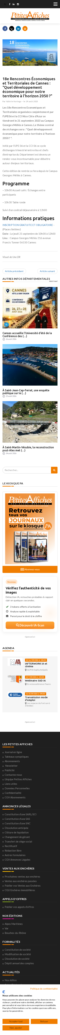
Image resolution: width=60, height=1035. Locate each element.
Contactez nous (13, 774)
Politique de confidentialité (44, 988)
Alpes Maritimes (14, 923)
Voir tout (53, 281)
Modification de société (18, 954)
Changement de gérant (17, 836)
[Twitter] (5, 4)
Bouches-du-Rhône (15, 932)
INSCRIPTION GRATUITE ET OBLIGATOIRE (27, 224)
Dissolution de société (17, 958)
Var (6, 928)
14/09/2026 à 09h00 (36, 694)
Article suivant (47, 271)
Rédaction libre (13, 850)
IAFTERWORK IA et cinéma (36, 665)
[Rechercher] (54, 470)
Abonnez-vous (32, 569)
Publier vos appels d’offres (19, 906)
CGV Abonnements (15, 797)
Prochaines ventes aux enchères (22, 876)
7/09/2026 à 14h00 (36, 677)
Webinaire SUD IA (35, 680)
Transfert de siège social (18, 841)
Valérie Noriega (13, 101)
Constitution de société (18, 949)
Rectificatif (11, 845)
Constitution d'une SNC (17, 823)
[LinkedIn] (14, 4)
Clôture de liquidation (17, 832)
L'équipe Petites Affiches (18, 779)
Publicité (9, 770)
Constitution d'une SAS (17, 818)
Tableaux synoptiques (17, 756)
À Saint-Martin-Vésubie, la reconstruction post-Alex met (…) (28, 449)
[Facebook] (9, 4)
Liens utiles (11, 783)
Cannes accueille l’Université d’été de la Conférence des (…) (27, 335)
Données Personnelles (17, 788)
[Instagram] (18, 4)
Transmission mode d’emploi (36, 698)
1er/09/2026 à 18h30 (37, 660)
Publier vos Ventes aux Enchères (22, 885)
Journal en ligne (13, 752)
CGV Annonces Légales (17, 859)
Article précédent (14, 271)
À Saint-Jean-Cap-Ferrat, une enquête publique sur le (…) (25, 392)
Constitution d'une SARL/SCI (20, 814)
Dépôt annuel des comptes (19, 963)
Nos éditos (11, 980)
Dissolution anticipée (16, 827)
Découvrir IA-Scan (31, 625)
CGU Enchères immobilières (20, 890)
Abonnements (12, 761)
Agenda (8, 648)
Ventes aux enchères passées (21, 881)
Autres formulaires (15, 855)
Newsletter (11, 765)
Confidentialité (13, 792)
